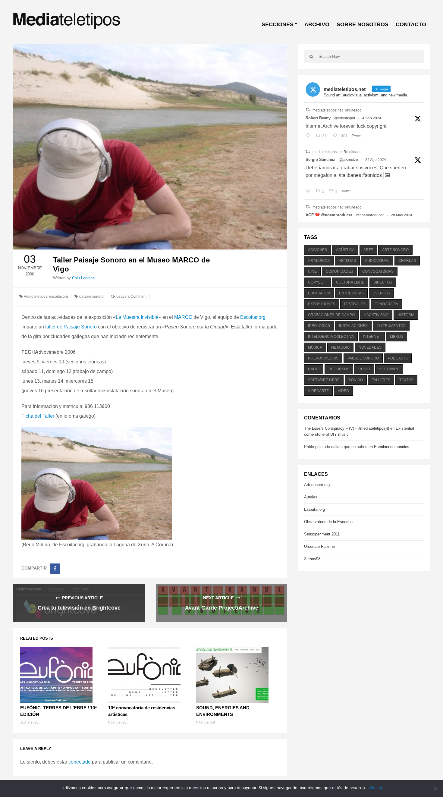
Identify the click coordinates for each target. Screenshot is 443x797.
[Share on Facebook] (55, 568)
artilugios (319, 261)
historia (405, 315)
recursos (338, 369)
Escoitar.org (252, 317)
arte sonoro (395, 250)
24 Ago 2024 (375, 160)
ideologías (319, 326)
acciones (317, 250)
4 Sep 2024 (371, 118)
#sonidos (372, 175)
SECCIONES (278, 24)
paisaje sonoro (91, 296)
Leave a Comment (131, 296)
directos (382, 282)
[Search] (311, 56)
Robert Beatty (318, 118)
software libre (324, 380)
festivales (355, 304)
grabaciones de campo (331, 315)
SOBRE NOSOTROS (362, 24)
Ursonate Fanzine (319, 546)
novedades (370, 347)
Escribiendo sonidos (391, 446)
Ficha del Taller (37, 416)
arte (368, 250)
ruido (364, 369)
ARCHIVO (316, 24)
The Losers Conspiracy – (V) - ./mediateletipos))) (346, 428)
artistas (347, 261)
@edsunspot (344, 118)
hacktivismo (376, 315)
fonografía (386, 304)
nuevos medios (323, 358)
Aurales (310, 497)
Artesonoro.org (317, 484)
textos (406, 380)
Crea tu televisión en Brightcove (79, 608)
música (315, 347)
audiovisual (377, 261)
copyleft (317, 282)
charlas (407, 261)
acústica (345, 250)
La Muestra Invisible (137, 317)
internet (372, 336)
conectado (79, 761)
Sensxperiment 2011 (322, 534)
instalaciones (353, 326)
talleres (381, 380)
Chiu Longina (83, 278)
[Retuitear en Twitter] (308, 110)
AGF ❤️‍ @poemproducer (329, 215)
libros (396, 336)
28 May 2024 (401, 215)
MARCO (183, 317)
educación (319, 293)
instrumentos (391, 326)
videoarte (318, 391)
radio (313, 369)
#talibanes (350, 175)
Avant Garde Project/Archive (221, 608)
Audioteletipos (35, 296)
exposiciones (321, 304)
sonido (356, 380)
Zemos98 (312, 559)
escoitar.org (58, 296)
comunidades (339, 271)
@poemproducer (370, 215)
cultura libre (350, 282)
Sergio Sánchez (320, 159)
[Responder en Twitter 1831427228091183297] (309, 136)
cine (312, 271)
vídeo (343, 391)
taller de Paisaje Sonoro (71, 326)
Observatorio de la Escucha (328, 521)
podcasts (398, 358)
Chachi (375, 787)
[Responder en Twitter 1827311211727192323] (309, 191)
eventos (381, 293)
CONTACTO (411, 24)
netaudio (340, 347)
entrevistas (351, 293)
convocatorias (378, 271)
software (389, 369)
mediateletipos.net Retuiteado (337, 110)
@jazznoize (348, 160)
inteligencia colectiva (331, 336)
